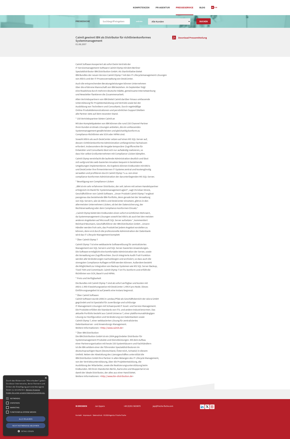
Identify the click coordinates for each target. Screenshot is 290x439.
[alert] (25, 405)
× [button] (46, 378)
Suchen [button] (203, 21)
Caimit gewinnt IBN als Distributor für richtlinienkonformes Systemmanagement (113, 38)
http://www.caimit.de (111, 327)
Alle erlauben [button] (25, 419)
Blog (202, 7)
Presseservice (184, 7)
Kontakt (79, 415)
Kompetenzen (141, 7)
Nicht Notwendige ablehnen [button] (25, 425)
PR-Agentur (163, 7)
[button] (7, 398)
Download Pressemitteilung (192, 37)
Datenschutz (97, 415)
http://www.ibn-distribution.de (116, 376)
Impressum (87, 415)
